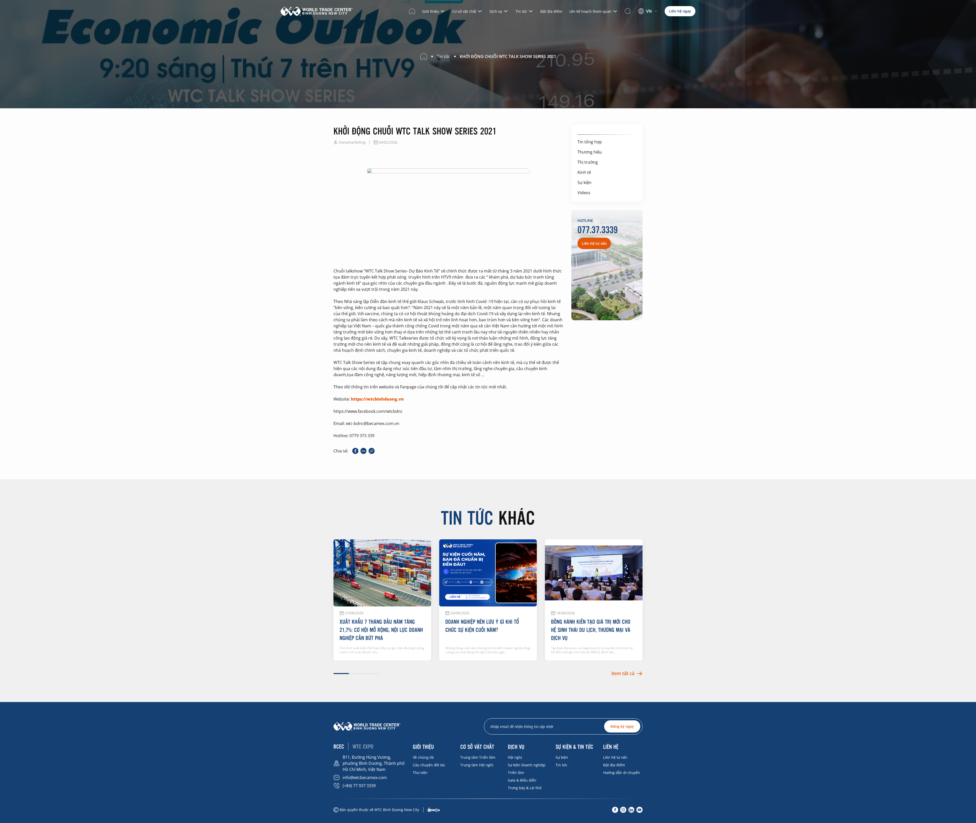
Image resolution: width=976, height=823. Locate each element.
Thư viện (420, 772)
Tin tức (521, 11)
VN (649, 11)
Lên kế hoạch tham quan (590, 11)
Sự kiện (584, 182)
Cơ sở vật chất (464, 11)
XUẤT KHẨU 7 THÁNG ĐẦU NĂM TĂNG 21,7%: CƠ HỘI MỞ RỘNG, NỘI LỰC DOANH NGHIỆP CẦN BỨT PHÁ (381, 630)
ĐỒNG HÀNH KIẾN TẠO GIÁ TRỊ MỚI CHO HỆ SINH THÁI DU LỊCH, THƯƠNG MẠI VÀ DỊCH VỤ (590, 630)
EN (645, 18)
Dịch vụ (496, 11)
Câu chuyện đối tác (429, 765)
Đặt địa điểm (551, 11)
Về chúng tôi (423, 757)
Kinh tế (584, 172)
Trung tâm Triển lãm (477, 757)
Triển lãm (516, 772)
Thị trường (587, 162)
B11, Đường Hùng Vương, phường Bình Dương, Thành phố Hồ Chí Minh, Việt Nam (374, 763)
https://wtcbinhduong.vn (377, 399)
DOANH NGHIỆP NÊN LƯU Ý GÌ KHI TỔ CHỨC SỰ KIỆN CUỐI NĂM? (482, 625)
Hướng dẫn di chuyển (621, 772)
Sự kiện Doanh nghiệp (526, 765)
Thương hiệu (589, 152)
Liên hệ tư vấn (615, 757)
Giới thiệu (430, 11)
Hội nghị (515, 757)
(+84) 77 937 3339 (359, 785)
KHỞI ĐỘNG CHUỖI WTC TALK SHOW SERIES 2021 (508, 56)
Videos (583, 192)
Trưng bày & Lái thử (524, 787)
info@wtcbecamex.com (365, 777)
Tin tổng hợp (589, 142)
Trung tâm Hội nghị (476, 765)
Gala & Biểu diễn (522, 780)
